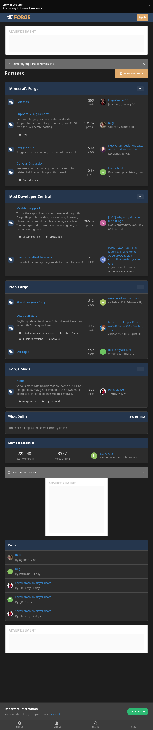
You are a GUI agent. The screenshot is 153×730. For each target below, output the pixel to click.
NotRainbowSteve (119, 225)
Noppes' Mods (53, 401)
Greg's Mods (29, 401)
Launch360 (107, 454)
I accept (140, 711)
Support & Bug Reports (32, 114)
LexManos (114, 153)
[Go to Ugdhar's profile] (103, 125)
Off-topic (22, 351)
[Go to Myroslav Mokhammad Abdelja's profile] (103, 259)
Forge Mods (19, 369)
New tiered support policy (124, 298)
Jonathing (114, 104)
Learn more (7, 6)
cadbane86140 (117, 334)
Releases (22, 102)
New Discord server (25, 472)
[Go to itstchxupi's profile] (10, 571)
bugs (111, 123)
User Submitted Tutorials (34, 257)
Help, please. (116, 389)
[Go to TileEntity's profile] (103, 391)
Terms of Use (57, 714)
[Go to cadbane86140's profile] (103, 328)
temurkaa (114, 353)
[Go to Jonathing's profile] (103, 102)
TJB (21, 602)
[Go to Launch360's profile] (94, 455)
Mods (20, 380)
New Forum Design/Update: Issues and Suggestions (125, 147)
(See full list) (137, 416)
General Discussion (30, 163)
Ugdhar (112, 126)
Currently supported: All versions (33, 64)
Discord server (30, 180)
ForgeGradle (55, 236)
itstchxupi (25, 574)
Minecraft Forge (24, 88)
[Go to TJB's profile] (10, 599)
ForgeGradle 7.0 (118, 100)
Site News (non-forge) (31, 302)
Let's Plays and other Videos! (38, 333)
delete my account (119, 350)
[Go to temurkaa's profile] (103, 352)
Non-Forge (18, 286)
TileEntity (114, 393)
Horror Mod (115, 168)
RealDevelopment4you (122, 172)
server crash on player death (33, 583)
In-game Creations (32, 339)
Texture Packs (70, 333)
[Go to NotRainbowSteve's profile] (103, 223)
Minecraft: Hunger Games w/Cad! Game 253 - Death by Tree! (126, 326)
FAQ (24, 134)
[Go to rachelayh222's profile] (103, 302)
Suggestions (25, 147)
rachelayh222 (116, 302)
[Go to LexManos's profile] (103, 149)
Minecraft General (29, 316)
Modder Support (28, 208)
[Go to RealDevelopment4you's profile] (103, 172)
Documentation (31, 236)
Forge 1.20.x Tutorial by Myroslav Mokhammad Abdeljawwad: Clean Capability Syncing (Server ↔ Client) (126, 255)
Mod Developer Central (30, 196)
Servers (55, 339)
